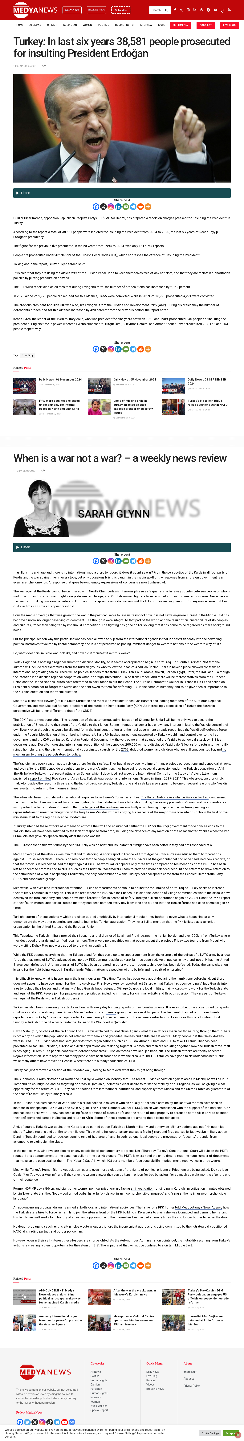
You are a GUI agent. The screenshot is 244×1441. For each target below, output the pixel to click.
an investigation (142, 1188)
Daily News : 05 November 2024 (134, 379)
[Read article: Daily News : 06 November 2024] (24, 386)
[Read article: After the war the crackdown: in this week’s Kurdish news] (99, 1297)
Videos (150, 1384)
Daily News (152, 1371)
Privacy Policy (192, 1385)
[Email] (125, 206)
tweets (111, 1012)
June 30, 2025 (48, 1307)
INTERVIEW (146, 24)
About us (189, 1378)
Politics (103, 24)
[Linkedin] (118, 206)
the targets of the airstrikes (99, 807)
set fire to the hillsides (69, 1132)
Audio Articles (99, 1405)
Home (19, 24)
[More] (148, 206)
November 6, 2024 (50, 384)
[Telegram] (133, 206)
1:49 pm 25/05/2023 (24, 470)
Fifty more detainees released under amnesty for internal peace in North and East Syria (59, 404)
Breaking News (155, 1388)
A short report (109, 854)
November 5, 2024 (124, 384)
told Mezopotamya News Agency (198, 1207)
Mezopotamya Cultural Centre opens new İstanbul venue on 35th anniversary (133, 1320)
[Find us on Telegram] (208, 10)
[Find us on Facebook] (175, 10)
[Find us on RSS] (194, 10)
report (225, 898)
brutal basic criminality (156, 1103)
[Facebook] (96, 206)
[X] (103, 206)
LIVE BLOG (229, 25)
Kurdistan (70, 24)
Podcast (151, 1380)
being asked (200, 1169)
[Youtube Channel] (64, 1422)
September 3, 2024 (199, 388)
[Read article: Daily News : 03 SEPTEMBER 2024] (173, 386)
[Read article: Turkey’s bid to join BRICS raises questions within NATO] (173, 407)
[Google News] (72, 1422)
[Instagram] (111, 206)
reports (158, 246)
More (161, 24)
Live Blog (151, 1375)
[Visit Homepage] (35, 10)
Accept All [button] (231, 1433)
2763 (125, 749)
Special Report (99, 1410)
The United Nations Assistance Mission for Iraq (175, 797)
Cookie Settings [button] (210, 1433)
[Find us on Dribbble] (201, 10)
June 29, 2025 (122, 1299)
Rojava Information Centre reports (38, 1056)
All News (35, 24)
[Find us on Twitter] (181, 10)
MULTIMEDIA (180, 25)
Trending (27, 355)
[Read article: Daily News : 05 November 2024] (99, 386)
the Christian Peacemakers (101, 869)
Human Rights (124, 24)
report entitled (40, 778)
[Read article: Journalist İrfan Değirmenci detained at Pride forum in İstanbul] (173, 1323)
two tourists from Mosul (201, 940)
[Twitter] (27, 1422)
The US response (25, 845)
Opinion (52, 24)
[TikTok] (49, 1422)
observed (150, 959)
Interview (96, 1397)
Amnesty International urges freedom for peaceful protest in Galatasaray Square (60, 1320)
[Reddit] (140, 206)
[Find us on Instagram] (188, 10)
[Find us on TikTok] (222, 10)
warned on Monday (108, 1079)
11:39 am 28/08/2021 (24, 65)
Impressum (190, 1371)
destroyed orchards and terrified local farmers (53, 940)
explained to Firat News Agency (117, 1031)
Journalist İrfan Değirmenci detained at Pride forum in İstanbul (206, 1320)
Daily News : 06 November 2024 (60, 379)
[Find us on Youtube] (215, 10)
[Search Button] (167, 10)
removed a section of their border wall (63, 1070)
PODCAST (206, 25)
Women (87, 24)
